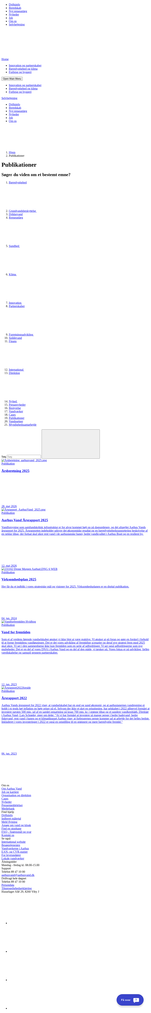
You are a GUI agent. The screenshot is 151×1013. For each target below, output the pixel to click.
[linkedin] (36, 923)
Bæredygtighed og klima (23, 68)
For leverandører (11, 855)
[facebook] (36, 951)
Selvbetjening (17, 24)
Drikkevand (16, 214)
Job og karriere (10, 792)
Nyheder (14, 14)
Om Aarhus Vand (11, 788)
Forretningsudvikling (21, 334)
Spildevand (15, 337)
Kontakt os (7, 835)
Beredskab (15, 7)
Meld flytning (9, 821)
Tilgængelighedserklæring (16, 888)
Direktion (14, 373)
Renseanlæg (16, 217)
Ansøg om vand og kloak (16, 825)
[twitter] (36, 979)
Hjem (12, 152)
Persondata (7, 885)
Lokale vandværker (12, 858)
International (16, 369)
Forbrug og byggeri (20, 72)
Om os (13, 21)
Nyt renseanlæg (18, 11)
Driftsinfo (14, 4)
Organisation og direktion (16, 795)
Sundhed (14, 246)
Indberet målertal (11, 818)
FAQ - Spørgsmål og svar (16, 831)
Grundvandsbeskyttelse (23, 210)
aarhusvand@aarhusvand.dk (17, 875)
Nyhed (13, 401)
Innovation (15, 302)
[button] (12, 79)
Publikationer (16, 418)
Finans (13, 341)
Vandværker (16, 411)
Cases (12, 414)
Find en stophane (11, 828)
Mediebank (8, 808)
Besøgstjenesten (10, 845)
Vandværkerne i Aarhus (15, 848)
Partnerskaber (17, 306)
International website (13, 841)
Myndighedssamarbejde (22, 424)
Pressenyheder (17, 404)
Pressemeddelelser (12, 805)
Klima (13, 274)
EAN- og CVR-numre (14, 851)
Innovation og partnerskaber (25, 65)
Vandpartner (16, 421)
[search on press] (71, 444)
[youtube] (36, 1008)
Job (11, 17)
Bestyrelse (15, 408)
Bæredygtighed (18, 182)
